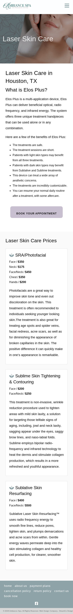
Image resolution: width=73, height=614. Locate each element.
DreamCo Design (66, 611)
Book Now (11, 596)
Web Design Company (48, 611)
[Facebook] (36, 603)
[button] (67, 6)
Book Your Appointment (36, 213)
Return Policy (42, 590)
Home (8, 585)
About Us (21, 585)
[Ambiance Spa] (17, 6)
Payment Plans (40, 585)
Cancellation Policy (17, 590)
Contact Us (61, 590)
